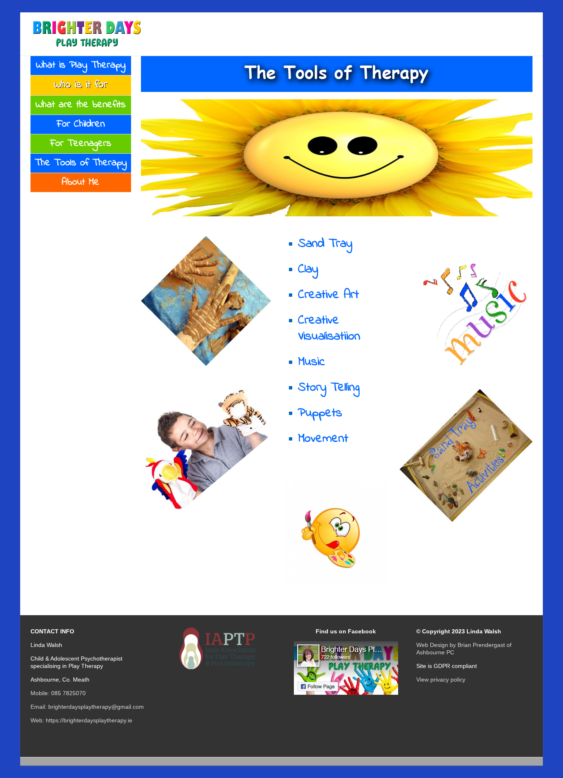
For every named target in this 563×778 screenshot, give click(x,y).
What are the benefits (80, 105)
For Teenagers (80, 143)
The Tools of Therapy (81, 163)
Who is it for (81, 84)
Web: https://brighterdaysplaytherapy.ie (81, 720)
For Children (80, 124)
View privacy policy (440, 679)
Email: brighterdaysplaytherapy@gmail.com (87, 706)
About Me (80, 182)
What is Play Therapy (81, 65)
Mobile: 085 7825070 (58, 693)
